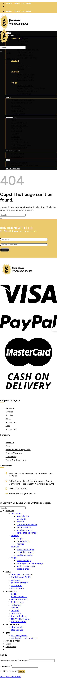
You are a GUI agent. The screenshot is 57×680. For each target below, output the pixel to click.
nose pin (15, 136)
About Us (10, 442)
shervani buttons (19, 108)
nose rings (17, 139)
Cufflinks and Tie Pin (21, 102)
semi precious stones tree (24, 165)
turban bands (18, 113)
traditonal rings (25, 85)
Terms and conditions (16, 460)
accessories (11, 117)
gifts (8, 159)
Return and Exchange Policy (18, 449)
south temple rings (27, 91)
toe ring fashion (19, 142)
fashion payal (18, 128)
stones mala (17, 153)
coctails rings (24, 93)
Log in (21, 671)
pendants (22, 43)
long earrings (23, 66)
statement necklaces (27, 524)
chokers (20, 521)
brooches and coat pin (23, 99)
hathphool (16, 131)
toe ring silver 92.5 (21, 144)
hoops (20, 63)
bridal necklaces (25, 55)
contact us (11, 456)
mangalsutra (23, 41)
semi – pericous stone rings (31, 88)
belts (13, 119)
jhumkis (20, 68)
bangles (15, 71)
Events (8, 446)
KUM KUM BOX (19, 122)
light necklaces (25, 52)
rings (14, 82)
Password (6, 665)
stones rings (17, 156)
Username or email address (14, 660)
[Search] (1, 51)
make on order (13, 151)
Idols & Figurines (19, 162)
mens (8, 97)
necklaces (16, 38)
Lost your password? (10, 676)
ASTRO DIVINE (13, 168)
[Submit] (1, 218)
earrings (15, 60)
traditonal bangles (26, 74)
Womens (10, 35)
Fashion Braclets (19, 125)
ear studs (16, 105)
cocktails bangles (25, 77)
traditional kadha (25, 79)
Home (8, 32)
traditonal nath (19, 147)
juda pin (15, 133)
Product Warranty (14, 453)
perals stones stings (27, 57)
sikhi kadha (17, 111)
